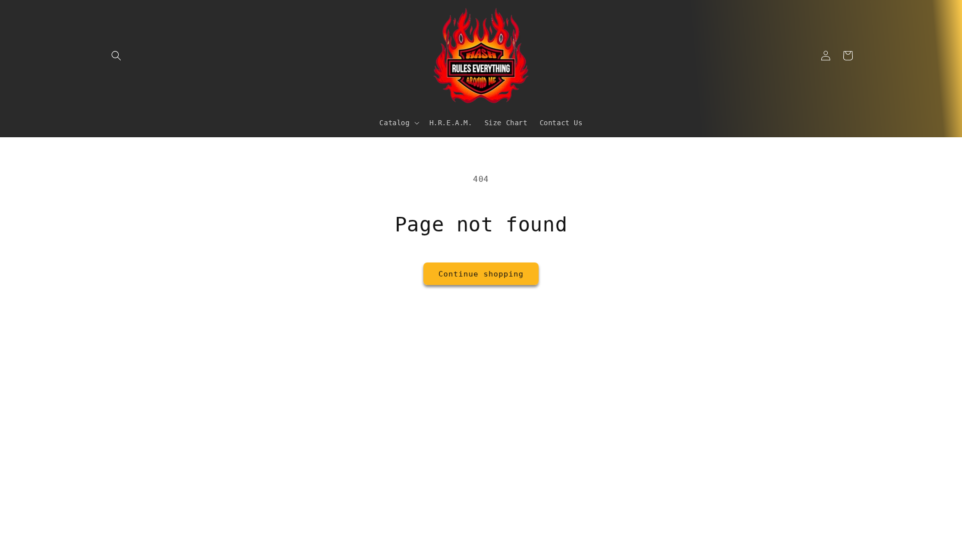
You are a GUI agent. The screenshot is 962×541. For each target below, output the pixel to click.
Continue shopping (481, 274)
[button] (116, 56)
